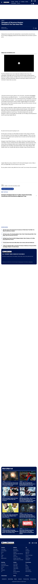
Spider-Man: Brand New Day (18, 553)
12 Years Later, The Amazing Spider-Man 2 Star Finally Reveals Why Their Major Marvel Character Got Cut (19, 235)
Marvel (3, 20)
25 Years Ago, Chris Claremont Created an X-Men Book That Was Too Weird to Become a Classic (18, 230)
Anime (26, 1)
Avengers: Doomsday (17, 558)
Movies (16, 1)
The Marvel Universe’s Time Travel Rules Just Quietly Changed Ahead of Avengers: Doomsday (10, 484)
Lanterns (27, 556)
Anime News (15, 564)
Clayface (14, 555)
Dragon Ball (15, 565)
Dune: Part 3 (15, 556)
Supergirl (14, 552)
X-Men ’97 (27, 553)
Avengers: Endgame (4, 185)
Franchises (28, 562)
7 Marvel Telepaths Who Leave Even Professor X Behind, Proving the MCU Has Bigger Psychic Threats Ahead (19, 246)
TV (19, 1)
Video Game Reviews (4, 565)
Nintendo (2, 567)
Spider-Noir (27, 552)
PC (1, 571)
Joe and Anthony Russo (11, 185)
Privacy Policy (31, 261)
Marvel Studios (17, 185)
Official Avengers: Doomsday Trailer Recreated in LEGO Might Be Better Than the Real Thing (10, 531)
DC (1, 553)
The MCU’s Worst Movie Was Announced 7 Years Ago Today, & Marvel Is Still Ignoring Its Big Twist (27, 516)
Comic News (3, 549)
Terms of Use (21, 261)
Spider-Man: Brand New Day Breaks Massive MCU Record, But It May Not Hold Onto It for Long (27, 484)
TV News (27, 549)
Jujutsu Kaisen (15, 568)
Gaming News (3, 564)
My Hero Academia (16, 571)
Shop (14, 575)
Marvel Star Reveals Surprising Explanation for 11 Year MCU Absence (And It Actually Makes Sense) (26, 532)
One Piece (15, 573)
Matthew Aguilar (4, 27)
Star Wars (27, 567)
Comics (12, 1)
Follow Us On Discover (7, 188)
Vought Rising (28, 558)
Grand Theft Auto (28, 571)
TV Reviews (27, 550)
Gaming (22, 1)
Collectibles (13, 3)
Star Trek (27, 568)
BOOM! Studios (3, 558)
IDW (2, 556)
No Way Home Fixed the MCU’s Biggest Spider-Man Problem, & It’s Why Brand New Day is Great (19, 239)
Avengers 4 (10, 35)
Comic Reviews (3, 550)
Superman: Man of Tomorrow (18, 559)
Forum (18, 3)
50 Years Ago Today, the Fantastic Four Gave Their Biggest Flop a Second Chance (10, 516)
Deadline (33, 95)
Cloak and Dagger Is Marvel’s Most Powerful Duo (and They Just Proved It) (10, 499)
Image (2, 555)
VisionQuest (28, 559)
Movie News (15, 549)
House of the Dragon (29, 555)
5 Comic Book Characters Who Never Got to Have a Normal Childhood (18, 242)
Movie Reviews (15, 550)
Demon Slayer (15, 567)
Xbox (2, 568)
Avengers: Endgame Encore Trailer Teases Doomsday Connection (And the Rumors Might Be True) (16, 195)
